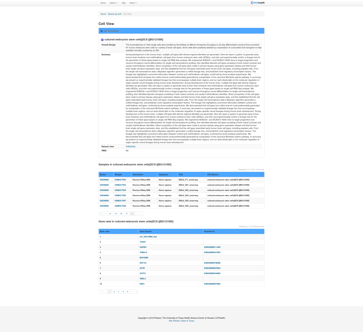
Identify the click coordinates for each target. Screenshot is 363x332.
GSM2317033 (120, 179)
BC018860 (144, 257)
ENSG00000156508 (212, 262)
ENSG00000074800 (212, 283)
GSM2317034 (120, 184)
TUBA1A (143, 252)
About (132, 2)
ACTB (142, 268)
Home (103, 2)
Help (123, 2)
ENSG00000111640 (212, 247)
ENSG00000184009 (212, 273)
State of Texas (187, 320)
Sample (118, 174)
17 (127, 213)
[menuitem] (103, 3)
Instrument (138, 174)
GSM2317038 (120, 205)
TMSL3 (143, 278)
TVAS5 (142, 241)
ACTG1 (143, 273)
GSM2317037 (120, 200)
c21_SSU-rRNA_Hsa (148, 236)
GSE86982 (131, 146)
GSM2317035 (120, 190)
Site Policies (174, 320)
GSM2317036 (120, 195)
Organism (163, 174)
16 (121, 213)
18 (132, 213)
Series (103, 174)
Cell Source (212, 174)
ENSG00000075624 (212, 268)
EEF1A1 (143, 262)
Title (181, 174)
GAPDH (143, 247)
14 (110, 213)
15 (116, 213)
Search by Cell (114, 13)
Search (113, 2)
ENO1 (142, 283)
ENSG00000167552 (212, 252)
